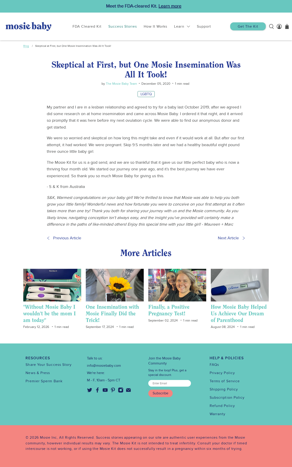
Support (204, 26)
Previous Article (67, 238)
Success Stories (122, 26)
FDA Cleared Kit (87, 26)
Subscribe (160, 393)
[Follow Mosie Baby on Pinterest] (113, 391)
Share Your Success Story (49, 364)
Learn (179, 26)
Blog (26, 45)
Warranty (218, 414)
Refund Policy (222, 406)
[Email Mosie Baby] (128, 391)
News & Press (38, 373)
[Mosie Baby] (28, 26)
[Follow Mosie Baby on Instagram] (120, 391)
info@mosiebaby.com (104, 365)
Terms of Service (225, 381)
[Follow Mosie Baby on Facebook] (97, 391)
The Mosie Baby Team (121, 84)
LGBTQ (146, 94)
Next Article (228, 238)
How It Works (155, 26)
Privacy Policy (222, 373)
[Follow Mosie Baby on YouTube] (105, 391)
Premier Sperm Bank (44, 381)
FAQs (214, 364)
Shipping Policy (224, 389)
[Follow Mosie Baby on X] (89, 391)
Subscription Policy (227, 397)
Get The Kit (248, 26)
